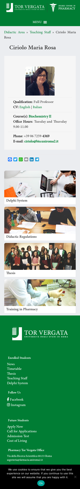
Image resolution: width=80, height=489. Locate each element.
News (11, 364)
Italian (37, 107)
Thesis (11, 374)
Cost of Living (17, 441)
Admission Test (18, 436)
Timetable (14, 369)
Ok (41, 483)
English (24, 107)
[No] (75, 477)
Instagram (18, 405)
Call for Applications (22, 431)
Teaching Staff (40, 32)
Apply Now (15, 427)
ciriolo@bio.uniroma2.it (41, 141)
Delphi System (17, 383)
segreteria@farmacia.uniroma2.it (25, 460)
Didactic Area (14, 32)
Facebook (16, 400)
